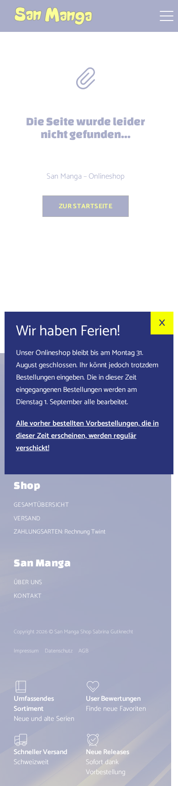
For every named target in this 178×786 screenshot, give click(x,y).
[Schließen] (162, 323)
